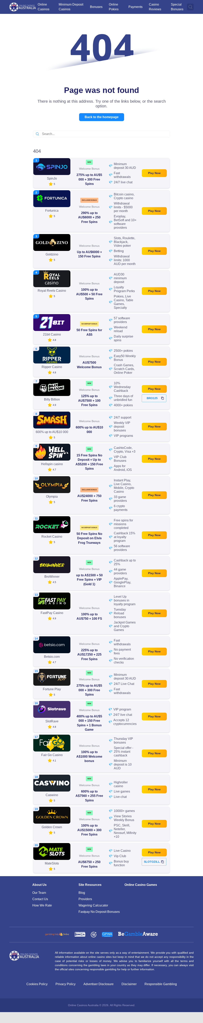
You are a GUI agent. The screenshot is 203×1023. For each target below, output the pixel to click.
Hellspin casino (52, 464)
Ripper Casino (52, 367)
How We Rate (42, 905)
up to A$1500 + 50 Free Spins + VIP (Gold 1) (89, 580)
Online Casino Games (140, 884)
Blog (82, 892)
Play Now (154, 173)
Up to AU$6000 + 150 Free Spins (89, 254)
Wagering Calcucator (93, 905)
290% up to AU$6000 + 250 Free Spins (89, 217)
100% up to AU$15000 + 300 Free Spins (89, 830)
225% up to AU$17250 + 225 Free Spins (89, 654)
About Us (39, 884)
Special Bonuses (177, 7)
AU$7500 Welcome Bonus (89, 365)
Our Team (39, 892)
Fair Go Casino (52, 755)
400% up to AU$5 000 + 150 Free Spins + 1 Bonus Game (89, 723)
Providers (85, 899)
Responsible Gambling (161, 984)
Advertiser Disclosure (98, 984)
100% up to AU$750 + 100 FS (89, 616)
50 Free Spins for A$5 (89, 332)
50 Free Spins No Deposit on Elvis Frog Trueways (89, 538)
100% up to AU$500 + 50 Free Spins (89, 294)
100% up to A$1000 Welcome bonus (89, 756)
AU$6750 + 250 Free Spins (89, 864)
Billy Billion (52, 399)
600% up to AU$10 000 (89, 429)
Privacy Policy (66, 984)
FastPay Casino (52, 613)
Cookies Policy (37, 984)
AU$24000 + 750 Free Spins (89, 498)
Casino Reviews (155, 7)
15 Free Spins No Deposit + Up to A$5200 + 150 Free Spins (89, 462)
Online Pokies (114, 7)
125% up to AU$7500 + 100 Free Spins (89, 400)
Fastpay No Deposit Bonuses (99, 911)
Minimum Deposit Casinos (71, 7)
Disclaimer (129, 984)
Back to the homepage (102, 117)
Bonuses (96, 7)
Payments (135, 7)
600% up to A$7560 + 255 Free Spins (89, 796)
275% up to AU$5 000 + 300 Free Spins (89, 179)
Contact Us (40, 899)
